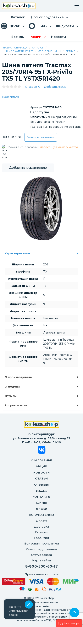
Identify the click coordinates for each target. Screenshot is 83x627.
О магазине (41, 460)
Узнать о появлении (40, 137)
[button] (69, 623)
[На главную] (41, 425)
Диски (41, 509)
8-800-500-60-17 (41, 566)
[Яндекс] (37, 590)
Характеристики (17, 253)
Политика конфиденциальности (38, 602)
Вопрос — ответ (17, 405)
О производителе (18, 377)
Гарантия (41, 538)
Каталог (38, 47)
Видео (41, 490)
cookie (13, 615)
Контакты (41, 497)
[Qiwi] (44, 589)
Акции (41, 466)
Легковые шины (49, 51)
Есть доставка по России (47, 121)
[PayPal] (55, 590)
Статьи (41, 478)
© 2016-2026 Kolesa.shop (39, 598)
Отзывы (11, 396)
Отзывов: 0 (32, 86)
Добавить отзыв (55, 86)
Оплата (41, 521)
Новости (41, 472)
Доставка (41, 526)
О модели (12, 386)
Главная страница (14, 47)
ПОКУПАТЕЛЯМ (41, 515)
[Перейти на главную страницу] (19, 6)
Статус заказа (41, 555)
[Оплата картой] (40, 581)
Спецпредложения (41, 549)
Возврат (41, 532)
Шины (41, 502)
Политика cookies (38, 606)
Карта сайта (41, 560)
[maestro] (22, 589)
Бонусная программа (41, 543)
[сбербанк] (30, 590)
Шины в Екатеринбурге (17, 51)
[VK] (42, 450)
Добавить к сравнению (28, 167)
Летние (70, 51)
